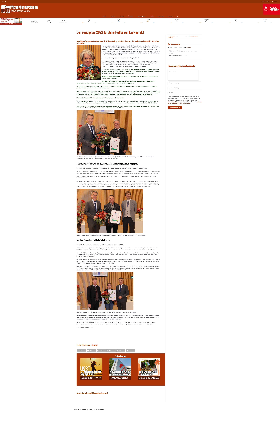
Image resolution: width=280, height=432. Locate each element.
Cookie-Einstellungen (98, 409)
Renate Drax (172, 36)
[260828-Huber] (149, 359)
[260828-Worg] (91, 359)
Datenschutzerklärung (80, 409)
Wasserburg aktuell (194, 36)
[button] (177, 16)
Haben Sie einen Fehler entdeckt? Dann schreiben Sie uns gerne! (92, 393)
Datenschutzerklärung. (174, 102)
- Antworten (188, 47)
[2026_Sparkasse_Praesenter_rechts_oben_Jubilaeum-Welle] (271, 4)
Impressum (89, 409)
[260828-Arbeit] (120, 359)
